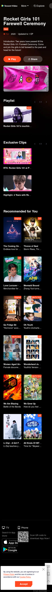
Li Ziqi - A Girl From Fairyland (17, 442)
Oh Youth (28, 324)
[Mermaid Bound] (33, 269)
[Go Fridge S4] (12, 308)
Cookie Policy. (25, 577)
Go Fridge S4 (9, 324)
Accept (24, 584)
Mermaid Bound (31, 285)
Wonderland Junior (33, 364)
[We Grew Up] (33, 387)
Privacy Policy (8, 574)
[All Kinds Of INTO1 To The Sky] (33, 426)
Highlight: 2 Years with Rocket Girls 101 (22, 194)
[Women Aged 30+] (12, 348)
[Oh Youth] (33, 308)
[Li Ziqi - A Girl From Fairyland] (12, 426)
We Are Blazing (10, 403)
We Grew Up (30, 403)
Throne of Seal (31, 246)
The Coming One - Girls (15, 246)
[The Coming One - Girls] (12, 229)
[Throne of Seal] (33, 229)
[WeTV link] (9, 5)
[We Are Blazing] (12, 387)
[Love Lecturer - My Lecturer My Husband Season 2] (12, 269)
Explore (40, 5)
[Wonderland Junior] (33, 348)
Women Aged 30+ (12, 364)
